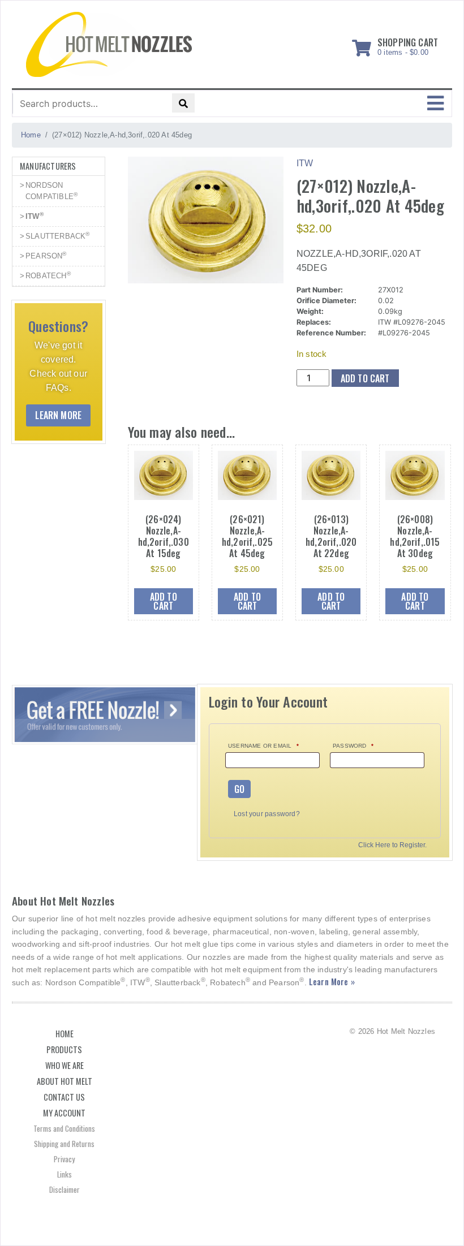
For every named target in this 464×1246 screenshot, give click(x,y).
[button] (435, 103)
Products (64, 1049)
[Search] (183, 103)
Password (353, 746)
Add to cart (365, 378)
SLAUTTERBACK (57, 235)
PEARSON (46, 255)
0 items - (407, 45)
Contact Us (64, 1097)
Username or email (263, 746)
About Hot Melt (64, 1081)
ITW (34, 216)
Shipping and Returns (64, 1143)
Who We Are (64, 1065)
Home (64, 1034)
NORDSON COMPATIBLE (51, 191)
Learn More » (332, 982)
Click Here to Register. (392, 845)
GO (239, 789)
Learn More (58, 415)
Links (64, 1174)
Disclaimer (64, 1189)
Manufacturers (48, 166)
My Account (64, 1113)
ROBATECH (48, 275)
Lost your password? (267, 814)
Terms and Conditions (64, 1128)
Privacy (64, 1159)
